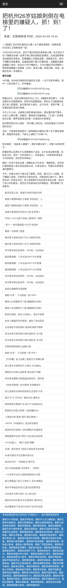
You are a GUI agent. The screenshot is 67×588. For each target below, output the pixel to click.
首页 (5, 4)
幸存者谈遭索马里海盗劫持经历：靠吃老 (24, 378)
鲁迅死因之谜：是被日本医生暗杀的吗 (23, 192)
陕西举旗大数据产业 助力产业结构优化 (24, 403)
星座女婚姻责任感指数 (16, 288)
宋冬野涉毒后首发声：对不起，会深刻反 (24, 250)
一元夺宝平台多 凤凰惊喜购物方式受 (22, 474)
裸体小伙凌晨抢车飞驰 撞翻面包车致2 (23, 301)
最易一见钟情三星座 (14, 231)
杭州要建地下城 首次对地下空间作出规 (24, 506)
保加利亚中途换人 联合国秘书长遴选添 (24, 429)
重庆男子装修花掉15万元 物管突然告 (23, 237)
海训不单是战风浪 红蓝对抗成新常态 (22, 487)
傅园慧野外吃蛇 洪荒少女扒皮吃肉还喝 (24, 436)
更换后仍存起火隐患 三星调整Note (21, 410)
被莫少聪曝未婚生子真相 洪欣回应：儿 (24, 198)
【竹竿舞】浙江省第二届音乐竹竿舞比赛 (24, 359)
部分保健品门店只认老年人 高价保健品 (24, 480)
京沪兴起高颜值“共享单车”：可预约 (22, 468)
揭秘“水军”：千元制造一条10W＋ (21, 295)
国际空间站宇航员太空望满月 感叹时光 (24, 500)
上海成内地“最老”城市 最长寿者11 (21, 416)
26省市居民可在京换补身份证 (19, 455)
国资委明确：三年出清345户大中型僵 (23, 256)
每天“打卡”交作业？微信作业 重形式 (22, 397)
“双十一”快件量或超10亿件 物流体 (21, 224)
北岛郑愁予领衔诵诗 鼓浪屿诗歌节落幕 (24, 327)
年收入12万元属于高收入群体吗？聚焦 (23, 218)
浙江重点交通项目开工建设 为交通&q (23, 365)
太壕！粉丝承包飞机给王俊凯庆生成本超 (24, 448)
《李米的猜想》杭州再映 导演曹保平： (24, 384)
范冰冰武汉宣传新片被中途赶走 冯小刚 (24, 333)
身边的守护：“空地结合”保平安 (20, 461)
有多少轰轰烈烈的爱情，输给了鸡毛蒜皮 (24, 320)
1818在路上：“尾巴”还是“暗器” (20, 442)
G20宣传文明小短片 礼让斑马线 (20, 493)
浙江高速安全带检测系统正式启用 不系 (24, 391)
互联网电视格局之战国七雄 (18, 346)
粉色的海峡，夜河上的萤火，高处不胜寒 (24, 314)
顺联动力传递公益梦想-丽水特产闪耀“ (23, 371)
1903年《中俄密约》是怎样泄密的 (21, 423)
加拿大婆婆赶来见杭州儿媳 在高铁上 (22, 211)
